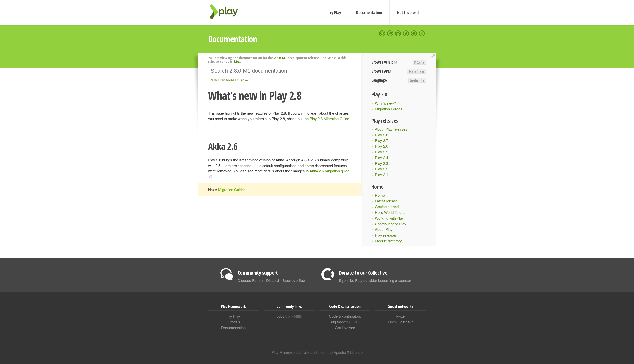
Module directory (388, 240)
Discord (272, 280)
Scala (412, 71)
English (415, 80)
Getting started (387, 206)
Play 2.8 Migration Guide (329, 118)
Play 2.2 (381, 168)
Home (380, 195)
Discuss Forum (250, 280)
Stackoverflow (294, 280)
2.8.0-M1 (280, 57)
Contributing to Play (390, 223)
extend (434, 56)
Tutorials (233, 321)
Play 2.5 (381, 151)
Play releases (386, 235)
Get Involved (407, 12)
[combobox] (279, 71)
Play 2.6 (381, 146)
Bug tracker (344, 321)
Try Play (334, 12)
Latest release (386, 200)
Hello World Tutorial (390, 212)
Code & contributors (345, 316)
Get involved (345, 327)
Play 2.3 (381, 163)
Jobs (289, 316)
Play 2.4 (381, 157)
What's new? (385, 103)
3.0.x (417, 62)
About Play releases (391, 129)
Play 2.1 (381, 174)
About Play (384, 229)
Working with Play (389, 218)
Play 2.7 (381, 140)
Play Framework (226, 12)
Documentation (369, 12)
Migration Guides (388, 108)
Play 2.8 (381, 134)
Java (422, 71)
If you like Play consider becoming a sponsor (375, 280)
